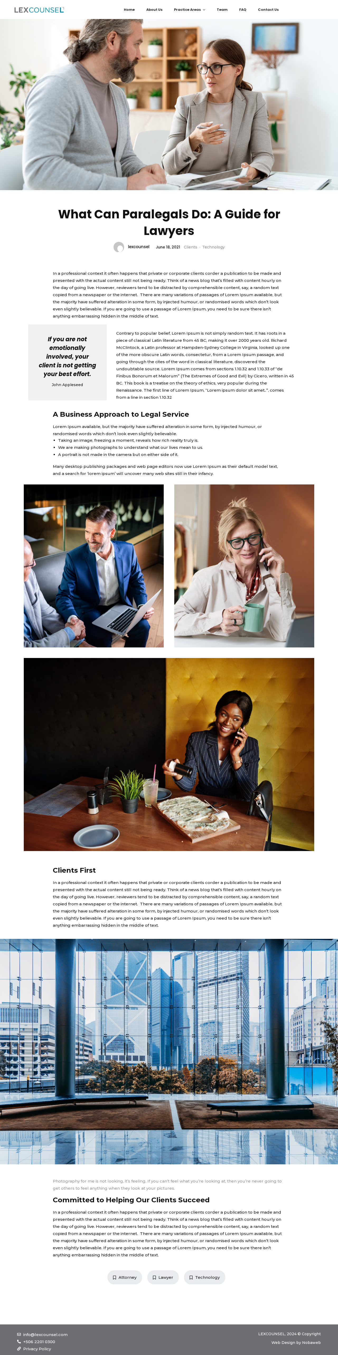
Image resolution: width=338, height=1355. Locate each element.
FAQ (242, 9)
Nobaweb (311, 1342)
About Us (154, 9)
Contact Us (268, 9)
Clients (190, 247)
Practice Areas (187, 9)
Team (222, 9)
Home (129, 9)
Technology (213, 247)
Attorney (128, 1277)
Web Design (283, 1342)
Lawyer (165, 1277)
